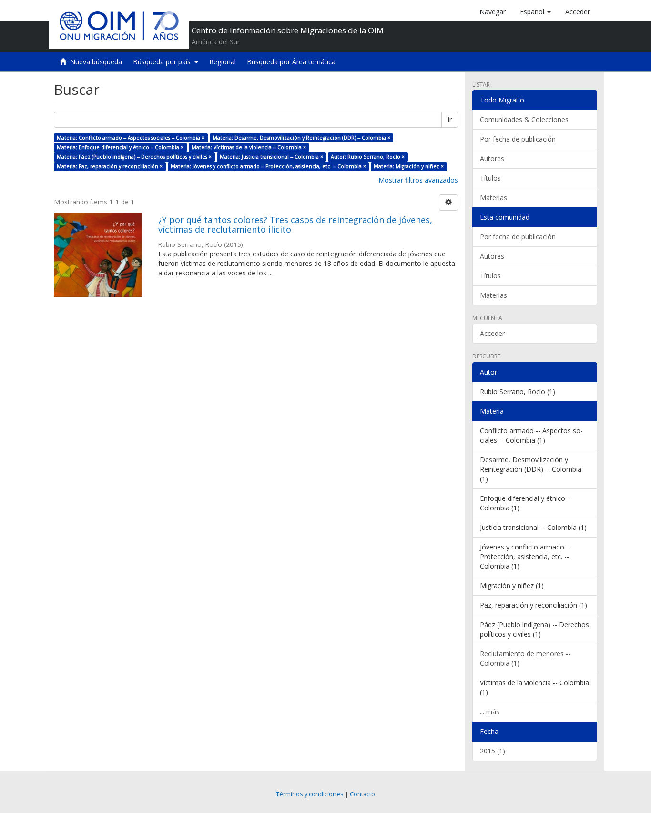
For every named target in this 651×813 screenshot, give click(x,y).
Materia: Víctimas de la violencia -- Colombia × (249, 147)
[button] (535, 12)
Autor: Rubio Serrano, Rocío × (368, 156)
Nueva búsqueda (96, 61)
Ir (450, 119)
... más (489, 711)
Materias (493, 197)
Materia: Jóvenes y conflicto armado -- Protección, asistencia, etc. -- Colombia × (268, 166)
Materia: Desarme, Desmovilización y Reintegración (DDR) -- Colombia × (301, 137)
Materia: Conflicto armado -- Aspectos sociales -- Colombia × (130, 137)
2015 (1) (492, 750)
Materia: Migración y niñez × (409, 166)
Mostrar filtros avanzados (418, 179)
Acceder (492, 333)
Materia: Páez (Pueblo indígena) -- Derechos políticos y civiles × (134, 156)
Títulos (490, 178)
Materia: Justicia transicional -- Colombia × (271, 156)
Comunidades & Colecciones (524, 119)
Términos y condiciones (310, 794)
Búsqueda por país (163, 61)
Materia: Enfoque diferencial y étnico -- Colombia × (120, 147)
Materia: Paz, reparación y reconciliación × (110, 166)
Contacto (362, 794)
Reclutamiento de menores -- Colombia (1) (525, 658)
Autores (492, 158)
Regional (222, 61)
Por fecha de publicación (518, 138)
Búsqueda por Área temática (291, 61)
